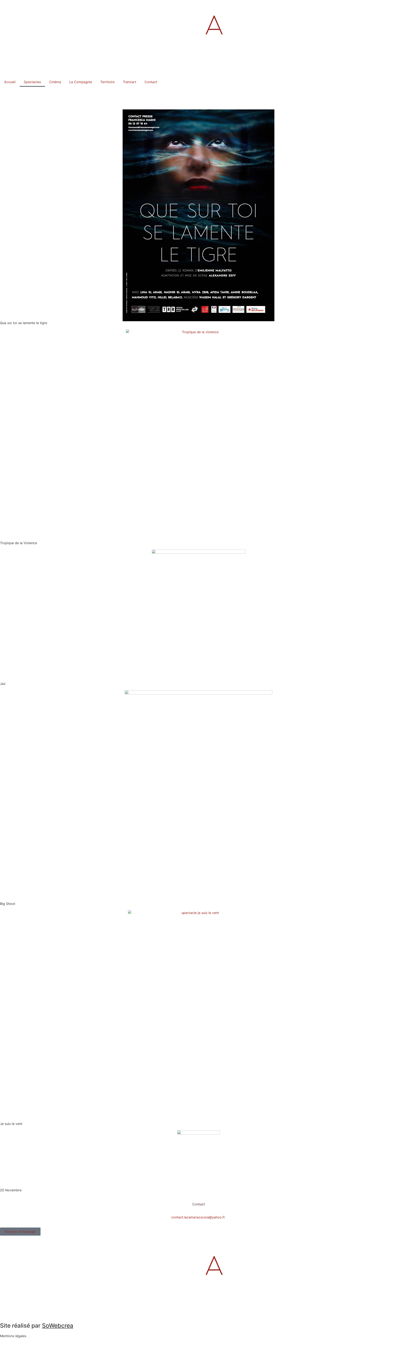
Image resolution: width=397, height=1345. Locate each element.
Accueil (10, 82)
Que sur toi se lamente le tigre (23, 323)
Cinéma (55, 82)
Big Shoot (7, 904)
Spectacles (32, 82)
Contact (151, 82)
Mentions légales (13, 1336)
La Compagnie (80, 82)
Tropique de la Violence (18, 543)
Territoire (107, 82)
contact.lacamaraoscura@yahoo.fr (198, 1217)
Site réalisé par (36, 1325)
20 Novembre (11, 1190)
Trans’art (129, 82)
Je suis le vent (11, 1124)
